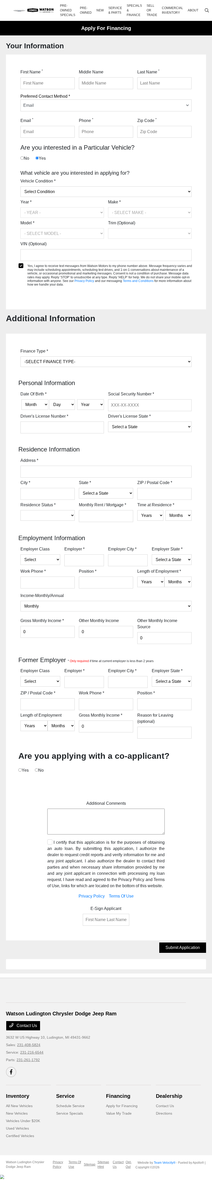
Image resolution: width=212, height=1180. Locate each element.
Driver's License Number (44, 416)
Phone (86, 120)
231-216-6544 (31, 1052)
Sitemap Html (103, 1164)
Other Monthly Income (99, 620)
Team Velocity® (165, 1162)
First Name (31, 71)
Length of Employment (159, 571)
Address (29, 460)
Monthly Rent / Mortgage (102, 505)
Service (65, 1096)
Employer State (167, 549)
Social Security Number (131, 394)
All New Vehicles (19, 1106)
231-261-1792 (28, 1060)
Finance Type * (34, 351)
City (25, 482)
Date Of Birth (33, 394)
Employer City (122, 549)
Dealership (169, 1096)
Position (87, 571)
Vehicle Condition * (38, 181)
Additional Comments (106, 803)
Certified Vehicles (20, 1136)
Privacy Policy (84, 281)
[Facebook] (11, 1072)
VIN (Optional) (33, 244)
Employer (74, 549)
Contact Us (26, 1025)
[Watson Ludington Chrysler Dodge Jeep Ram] (34, 10)
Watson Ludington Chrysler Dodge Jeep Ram (25, 1164)
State (85, 482)
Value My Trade (119, 1113)
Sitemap (89, 1164)
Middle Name (91, 72)
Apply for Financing (122, 1106)
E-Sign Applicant (105, 908)
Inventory (17, 1096)
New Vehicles (17, 1113)
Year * (26, 202)
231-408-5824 (28, 1045)
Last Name (148, 71)
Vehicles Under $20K (23, 1121)
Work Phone (33, 571)
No (26, 158)
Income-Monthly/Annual (42, 595)
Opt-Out (129, 1164)
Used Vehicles (17, 1128)
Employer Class (35, 549)
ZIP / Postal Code (154, 482)
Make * (114, 202)
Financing (118, 1096)
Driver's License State (129, 416)
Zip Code (147, 120)
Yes (42, 158)
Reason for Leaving (155, 718)
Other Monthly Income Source (157, 623)
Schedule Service (70, 1106)
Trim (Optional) (121, 223)
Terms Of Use (121, 896)
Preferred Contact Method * (45, 96)
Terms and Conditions (138, 281)
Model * (27, 223)
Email (26, 120)
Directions (164, 1113)
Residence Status (38, 505)
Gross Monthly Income (42, 620)
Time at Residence (155, 505)
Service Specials (69, 1113)
